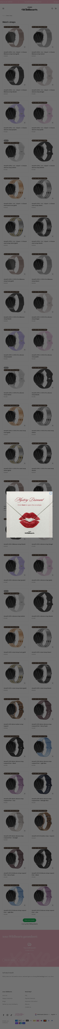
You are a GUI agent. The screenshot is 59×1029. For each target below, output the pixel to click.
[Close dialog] (50, 493)
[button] (29, 514)
